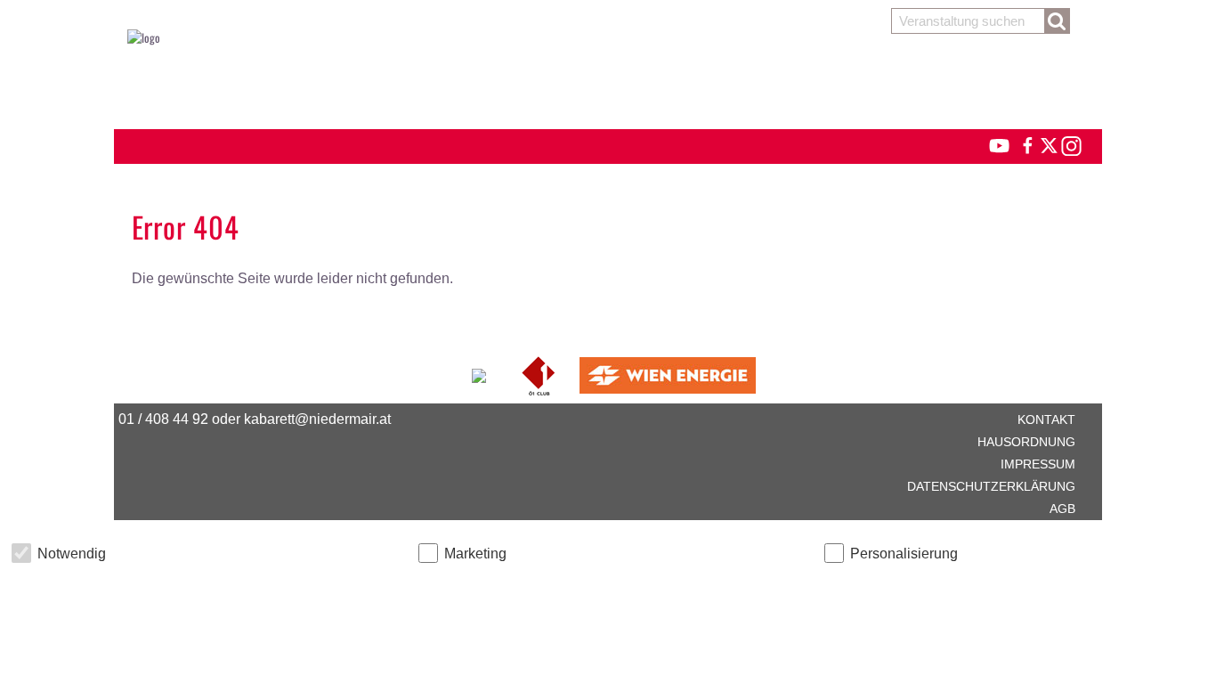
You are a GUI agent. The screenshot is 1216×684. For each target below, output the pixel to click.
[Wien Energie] (668, 373)
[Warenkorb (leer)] (608, 82)
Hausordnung (1026, 442)
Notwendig (71, 553)
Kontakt (1046, 419)
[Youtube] (991, 143)
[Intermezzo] (480, 373)
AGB (1062, 508)
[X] (1046, 143)
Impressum (1038, 464)
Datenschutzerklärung (991, 486)
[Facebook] (1026, 143)
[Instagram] (1070, 143)
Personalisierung (904, 553)
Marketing (475, 553)
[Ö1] (540, 373)
